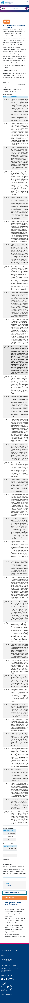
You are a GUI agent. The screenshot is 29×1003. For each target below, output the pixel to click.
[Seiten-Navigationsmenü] (27, 2)
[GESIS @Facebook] (4, 979)
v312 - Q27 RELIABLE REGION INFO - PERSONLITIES (14, 904)
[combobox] (14, 8)
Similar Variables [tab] (9, 898)
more (4, 879)
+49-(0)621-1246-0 (8, 959)
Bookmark (9, 885)
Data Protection (9, 994)
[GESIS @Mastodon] (13, 979)
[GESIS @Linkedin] (7, 979)
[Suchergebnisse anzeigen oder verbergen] (27, 8)
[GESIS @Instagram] (9, 979)
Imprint (2, 994)
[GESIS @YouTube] (11, 979)
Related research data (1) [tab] (12, 892)
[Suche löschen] (24, 8)
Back (4, 16)
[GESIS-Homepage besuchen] (7, 2)
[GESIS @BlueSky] (2, 979)
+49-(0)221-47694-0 (8, 974)
